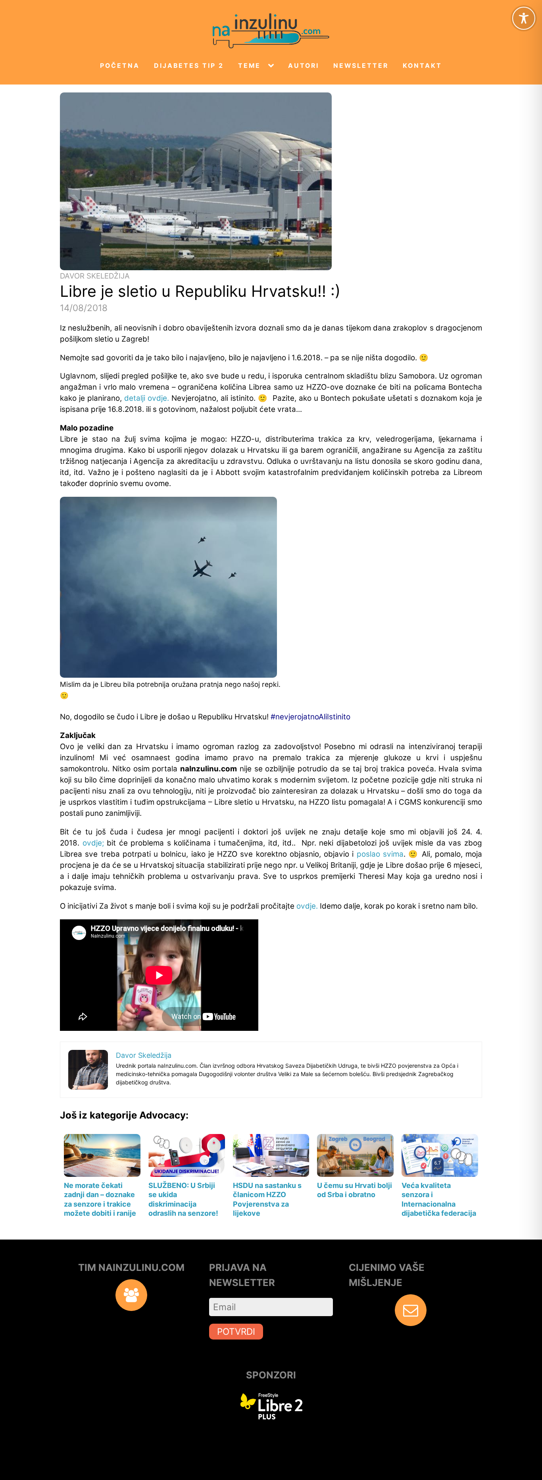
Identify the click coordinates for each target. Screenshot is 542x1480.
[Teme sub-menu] (272, 65)
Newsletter (360, 65)
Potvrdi (236, 1331)
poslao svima (380, 854)
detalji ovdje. (146, 398)
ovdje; (93, 843)
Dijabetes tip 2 (189, 65)
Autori (303, 65)
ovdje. (307, 906)
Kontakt (422, 65)
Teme (249, 65)
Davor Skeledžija (95, 276)
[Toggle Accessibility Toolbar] (523, 18)
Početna (120, 65)
